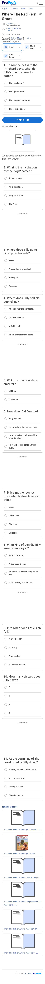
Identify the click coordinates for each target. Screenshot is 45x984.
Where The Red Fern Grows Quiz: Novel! (19, 854)
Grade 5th (17, 28)
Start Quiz (22, 120)
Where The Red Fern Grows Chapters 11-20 (21, 953)
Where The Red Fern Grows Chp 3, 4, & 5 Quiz (21, 878)
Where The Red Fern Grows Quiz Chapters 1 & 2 (22, 830)
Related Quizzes (10, 807)
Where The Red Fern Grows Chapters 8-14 (20, 929)
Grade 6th (9, 30)
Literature (9, 23)
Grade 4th (9, 28)
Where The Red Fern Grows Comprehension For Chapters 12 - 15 (22, 903)
